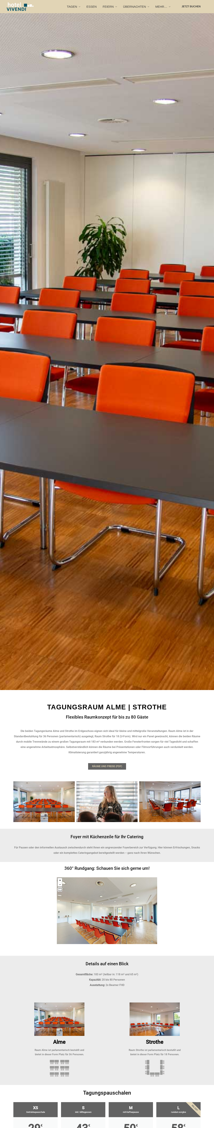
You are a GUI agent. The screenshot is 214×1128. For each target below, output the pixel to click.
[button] (192, 6)
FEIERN (108, 6)
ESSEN (91, 6)
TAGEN (72, 6)
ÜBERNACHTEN (134, 6)
